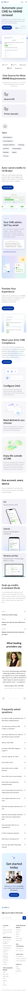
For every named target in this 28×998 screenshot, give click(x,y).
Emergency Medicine (6, 941)
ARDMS (5, 979)
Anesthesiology (7, 938)
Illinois (17, 932)
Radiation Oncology (5, 955)
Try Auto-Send (7, 187)
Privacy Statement (21, 959)
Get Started (6, 27)
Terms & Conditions (21, 957)
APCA (4, 977)
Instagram (18, 969)
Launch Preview (7, 306)
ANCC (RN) (5, 974)
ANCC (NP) (5, 972)
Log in (22, 2)
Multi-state (19, 939)
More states (19, 936)
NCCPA (5, 983)
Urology (5, 962)
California (18, 928)
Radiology (5, 958)
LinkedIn (18, 967)
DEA (4, 926)
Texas (17, 934)
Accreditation (19, 954)
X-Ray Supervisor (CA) (7, 931)
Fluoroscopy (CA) (7, 928)
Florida (18, 930)
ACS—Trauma (19, 949)
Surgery (5, 960)
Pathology (5, 952)
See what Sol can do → (10, 250)
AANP (4, 970)
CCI (4, 981)
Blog (17, 965)
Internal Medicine (7, 944)
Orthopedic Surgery (6, 949)
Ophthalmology (7, 946)
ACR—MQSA (19, 946)
